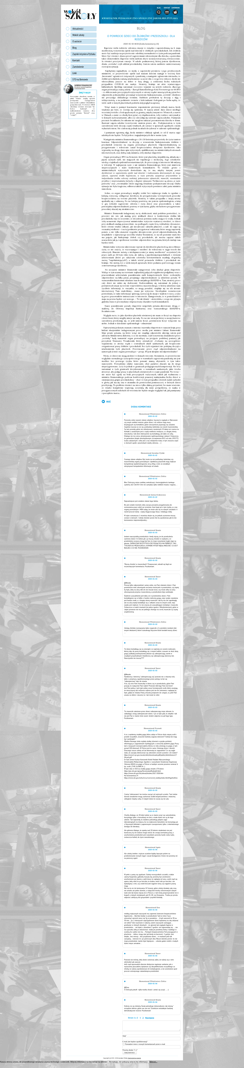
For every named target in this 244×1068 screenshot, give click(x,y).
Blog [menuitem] (74, 47)
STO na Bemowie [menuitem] (80, 79)
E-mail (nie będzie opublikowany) (135, 1041)
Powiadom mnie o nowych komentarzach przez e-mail (145, 1044)
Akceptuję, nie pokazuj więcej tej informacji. (128, 1062)
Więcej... (153, 1062)
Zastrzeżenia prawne (134, 1058)
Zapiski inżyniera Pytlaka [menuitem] (83, 54)
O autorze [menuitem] (77, 41)
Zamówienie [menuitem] (78, 66)
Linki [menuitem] (74, 73)
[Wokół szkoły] (80, 14)
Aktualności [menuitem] (77, 28)
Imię (124, 1036)
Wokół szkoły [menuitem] (78, 35)
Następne (149, 1017)
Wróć (108, 401)
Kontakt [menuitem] (76, 60)
